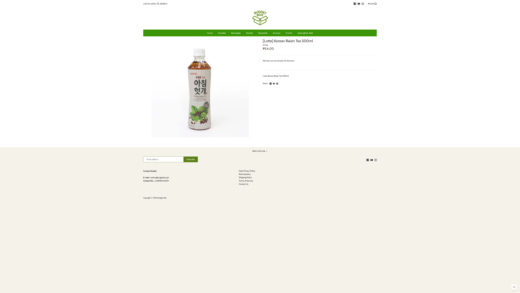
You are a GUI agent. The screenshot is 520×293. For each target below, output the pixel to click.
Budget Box (162, 198)
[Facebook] (355, 3)
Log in (146, 4)
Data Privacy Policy (247, 171)
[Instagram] (363, 3)
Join (153, 4)
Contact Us (243, 184)
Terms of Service (246, 181)
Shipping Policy (245, 177)
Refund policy (245, 174)
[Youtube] (359, 3)
